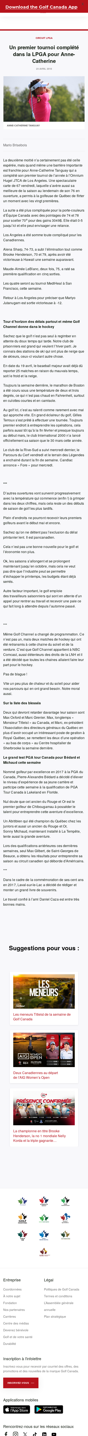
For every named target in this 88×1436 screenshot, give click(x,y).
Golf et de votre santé (17, 1337)
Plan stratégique (55, 1316)
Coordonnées (12, 1289)
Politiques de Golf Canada (61, 1289)
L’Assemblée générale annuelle (58, 1306)
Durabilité (9, 1343)
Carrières (9, 1316)
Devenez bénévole (15, 1330)
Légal (48, 1279)
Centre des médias (16, 1323)
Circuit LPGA (44, 38)
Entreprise (12, 1279)
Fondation (10, 1303)
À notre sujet (11, 1296)
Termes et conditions (58, 1296)
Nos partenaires (14, 1310)
